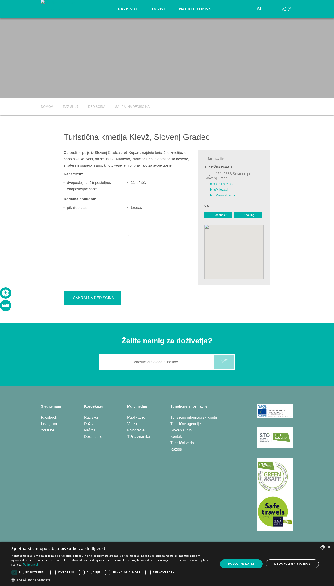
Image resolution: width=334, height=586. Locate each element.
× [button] (329, 547)
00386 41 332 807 (222, 184)
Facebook (220, 215)
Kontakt (176, 436)
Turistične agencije (185, 424)
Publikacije (136, 417)
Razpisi (176, 449)
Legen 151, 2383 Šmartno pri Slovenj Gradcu (227, 176)
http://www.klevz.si (222, 195)
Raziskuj (91, 417)
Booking (249, 215)
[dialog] (167, 564)
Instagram (49, 424)
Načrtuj (90, 430)
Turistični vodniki (183, 443)
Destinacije (93, 436)
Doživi (89, 424)
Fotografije (136, 430)
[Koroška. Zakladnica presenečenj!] (66, 6)
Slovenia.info (181, 430)
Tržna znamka (138, 436)
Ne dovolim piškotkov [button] (292, 564)
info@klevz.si (219, 189)
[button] (111, 580)
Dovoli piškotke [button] (241, 564)
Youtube (47, 430)
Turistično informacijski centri (193, 417)
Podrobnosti (31, 564)
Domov (47, 106)
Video (132, 424)
